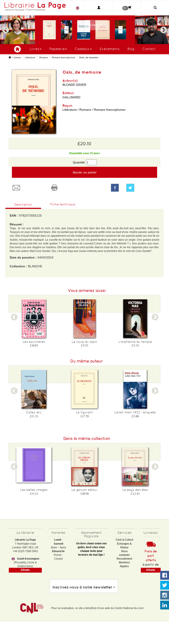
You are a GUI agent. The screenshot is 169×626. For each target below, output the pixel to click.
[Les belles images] (33, 465)
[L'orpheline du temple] (135, 318)
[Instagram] (164, 595)
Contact (149, 49)
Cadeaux (82, 49)
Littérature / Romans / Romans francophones (93, 109)
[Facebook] (114, 187)
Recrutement (124, 558)
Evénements (109, 49)
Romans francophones (63, 57)
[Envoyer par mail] (27, 187)
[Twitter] (141, 187)
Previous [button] (5, 28)
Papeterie (57, 49)
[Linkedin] (164, 605)
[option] (84, 29)
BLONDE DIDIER (74, 84)
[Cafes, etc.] (33, 389)
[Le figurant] (84, 389)
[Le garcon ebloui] (84, 466)
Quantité (79, 162)
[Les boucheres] (33, 318)
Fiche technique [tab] (62, 204)
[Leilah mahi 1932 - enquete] (135, 389)
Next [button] (163, 28)
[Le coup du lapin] (84, 318)
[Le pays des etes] (135, 466)
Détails (25, 570)
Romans (43, 57)
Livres (34, 49)
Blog (130, 49)
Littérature (30, 57)
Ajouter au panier (85, 172)
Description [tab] (23, 204)
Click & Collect (124, 539)
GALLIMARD (71, 97)
